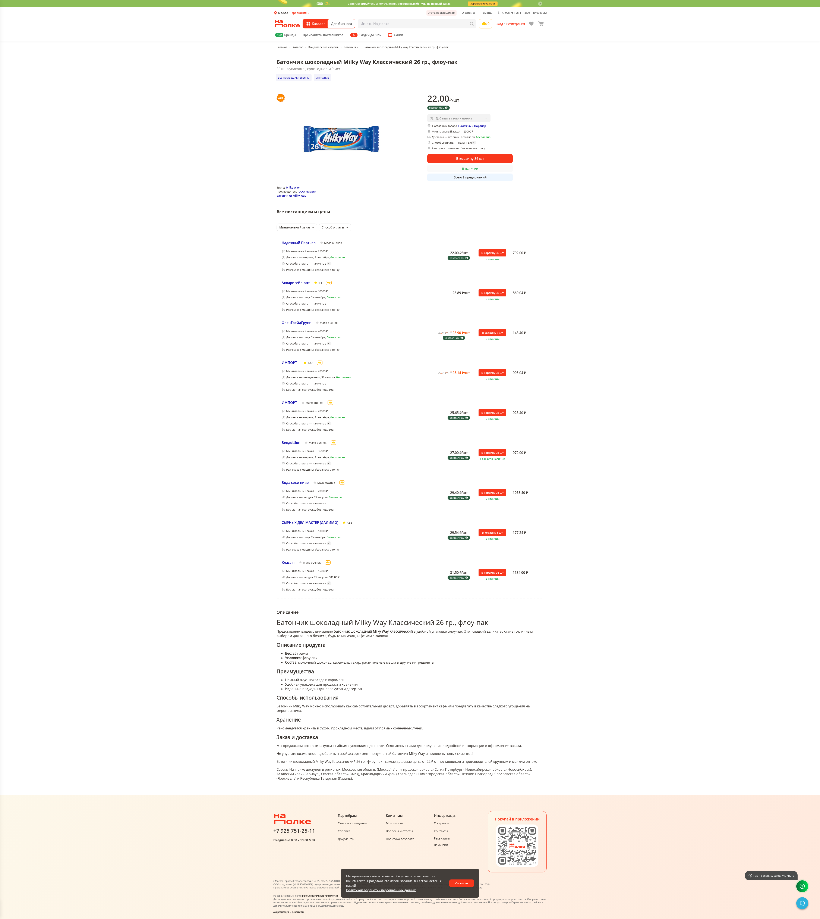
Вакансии (441, 845)
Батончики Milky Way (291, 195)
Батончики (351, 47)
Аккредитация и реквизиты (288, 911)
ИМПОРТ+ (290, 363)
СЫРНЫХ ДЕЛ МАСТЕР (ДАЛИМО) (310, 522)
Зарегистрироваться (482, 3)
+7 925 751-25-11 (512, 12)
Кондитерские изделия (323, 47)
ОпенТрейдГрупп (296, 323)
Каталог (298, 47)
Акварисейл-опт (296, 283)
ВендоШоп (291, 443)
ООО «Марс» (307, 191)
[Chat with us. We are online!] (802, 903)
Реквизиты (442, 838)
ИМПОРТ (289, 403)
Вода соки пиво (295, 483)
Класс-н (288, 562)
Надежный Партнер (299, 243)
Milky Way (293, 187)
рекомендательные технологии (320, 895)
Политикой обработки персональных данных (381, 890)
